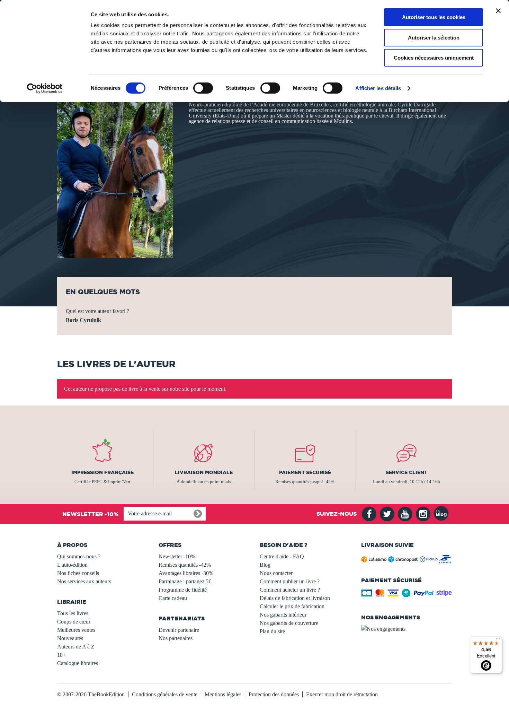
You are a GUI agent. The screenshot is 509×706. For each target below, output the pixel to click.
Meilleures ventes (76, 630)
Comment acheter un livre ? (290, 590)
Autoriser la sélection (433, 38)
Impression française (102, 472)
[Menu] (498, 640)
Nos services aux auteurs (84, 581)
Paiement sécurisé (305, 472)
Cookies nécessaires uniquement (434, 58)
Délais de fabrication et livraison (295, 598)
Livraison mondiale (204, 472)
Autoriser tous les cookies (433, 17)
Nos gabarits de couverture (289, 623)
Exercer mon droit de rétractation (342, 694)
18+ (61, 655)
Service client (406, 472)
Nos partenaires (176, 638)
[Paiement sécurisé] (406, 595)
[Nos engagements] (406, 629)
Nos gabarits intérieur (283, 615)
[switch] (203, 88)
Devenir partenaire (179, 630)
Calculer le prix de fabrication (292, 606)
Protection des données (274, 694)
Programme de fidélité (183, 590)
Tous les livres (72, 613)
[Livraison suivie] (406, 560)
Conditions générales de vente (164, 694)
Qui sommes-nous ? (78, 556)
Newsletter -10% (177, 556)
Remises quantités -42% (185, 565)
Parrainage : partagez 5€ (185, 581)
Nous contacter (276, 573)
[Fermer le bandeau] (498, 10)
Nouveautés (70, 638)
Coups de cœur (73, 622)
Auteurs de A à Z (76, 647)
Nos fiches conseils (78, 573)
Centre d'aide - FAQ (282, 556)
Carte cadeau (173, 598)
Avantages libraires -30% (186, 573)
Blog (265, 565)
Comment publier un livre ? (290, 581)
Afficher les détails (378, 88)
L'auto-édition (72, 565)
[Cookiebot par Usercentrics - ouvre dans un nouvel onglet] (45, 88)
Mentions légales (223, 694)
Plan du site (272, 631)
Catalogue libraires (77, 663)
